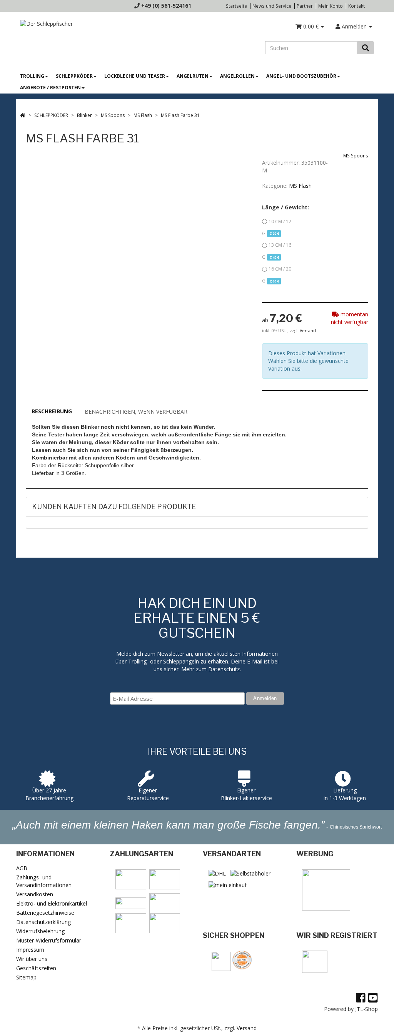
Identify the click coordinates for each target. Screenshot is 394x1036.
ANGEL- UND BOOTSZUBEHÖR (301, 76)
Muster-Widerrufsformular (48, 940)
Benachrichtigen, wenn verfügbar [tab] (136, 411)
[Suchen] (365, 47)
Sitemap (26, 977)
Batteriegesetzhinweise (45, 912)
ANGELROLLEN (237, 76)
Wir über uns (31, 958)
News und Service (271, 6)
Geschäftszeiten (36, 968)
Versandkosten (34, 894)
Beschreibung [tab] (52, 411)
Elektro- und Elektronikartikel (51, 903)
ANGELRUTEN (193, 76)
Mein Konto (330, 6)
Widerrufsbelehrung (40, 931)
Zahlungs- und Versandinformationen (44, 881)
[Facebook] (361, 997)
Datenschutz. (224, 669)
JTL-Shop (366, 1009)
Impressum (30, 949)
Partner (305, 6)
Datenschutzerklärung (43, 922)
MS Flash (300, 185)
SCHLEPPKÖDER (74, 76)
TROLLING (32, 76)
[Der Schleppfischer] (44, 23)
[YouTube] (373, 997)
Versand (308, 330)
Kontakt (356, 6)
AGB (21, 868)
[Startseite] (22, 115)
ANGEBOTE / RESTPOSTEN (50, 87)
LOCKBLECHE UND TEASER (134, 76)
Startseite (236, 6)
